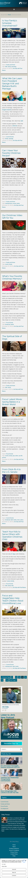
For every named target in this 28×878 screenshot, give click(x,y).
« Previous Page (5, 677)
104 (7, 680)
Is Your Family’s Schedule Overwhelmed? (9, 23)
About (14, 846)
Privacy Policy (14, 852)
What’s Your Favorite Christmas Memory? (12, 277)
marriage (11, 138)
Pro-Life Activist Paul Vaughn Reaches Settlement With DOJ (10, 766)
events (14, 203)
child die (14, 125)
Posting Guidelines (14, 848)
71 (16, 677)
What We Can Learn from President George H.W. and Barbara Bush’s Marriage (12, 83)
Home (14, 844)
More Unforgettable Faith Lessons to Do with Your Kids (9, 791)
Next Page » (13, 680)
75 (2, 680)
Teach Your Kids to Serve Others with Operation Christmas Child (12, 535)
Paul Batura (6, 708)
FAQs (14, 856)
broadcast (7, 324)
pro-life (20, 455)
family (9, 66)
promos (4, 457)
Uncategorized (4, 808)
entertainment (8, 203)
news (18, 519)
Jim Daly (5, 4)
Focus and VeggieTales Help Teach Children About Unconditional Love (12, 599)
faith (6, 66)
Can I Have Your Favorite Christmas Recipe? (11, 153)
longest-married (6, 109)
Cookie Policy (14, 854)
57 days (13, 554)
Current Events (10, 136)
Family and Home (10, 64)
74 (25, 677)
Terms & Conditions (14, 850)
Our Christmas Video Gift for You (12, 216)
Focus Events (9, 322)
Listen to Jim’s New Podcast (8, 716)
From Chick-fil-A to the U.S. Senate (11, 470)
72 (19, 677)
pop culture (15, 455)
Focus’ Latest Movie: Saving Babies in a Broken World (12, 402)
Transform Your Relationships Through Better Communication (10, 779)
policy (21, 519)
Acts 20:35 (11, 581)
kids (12, 585)
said (22, 121)
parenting (13, 66)
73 (22, 677)
